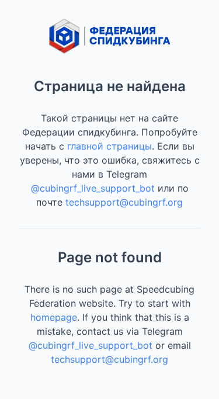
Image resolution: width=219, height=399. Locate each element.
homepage (53, 317)
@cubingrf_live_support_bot (93, 188)
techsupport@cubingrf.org (124, 202)
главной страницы (109, 146)
